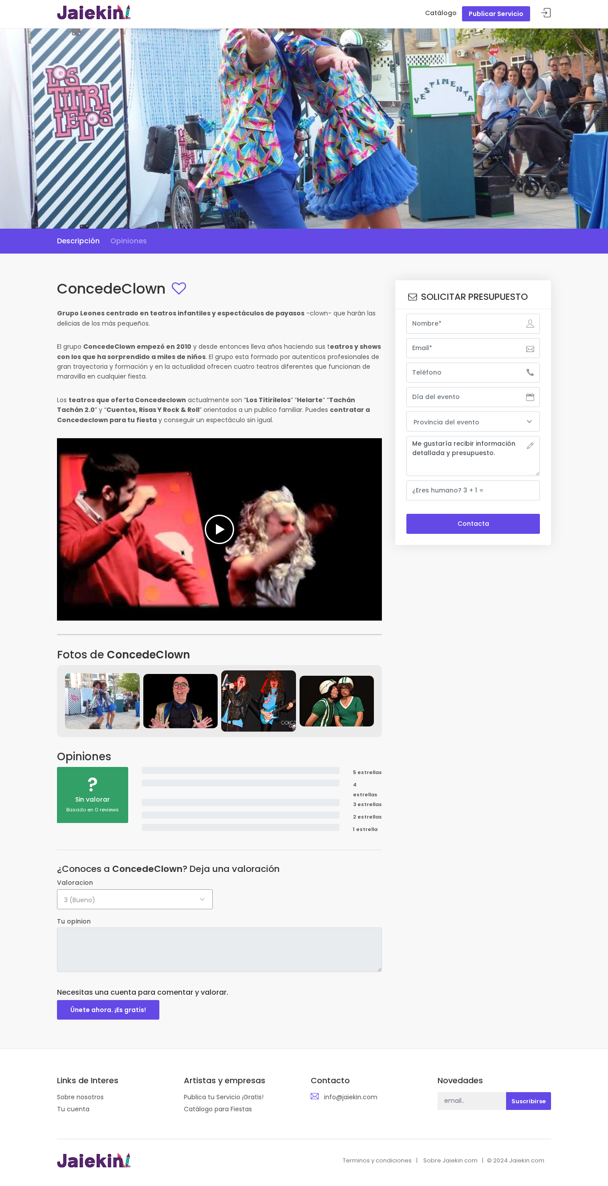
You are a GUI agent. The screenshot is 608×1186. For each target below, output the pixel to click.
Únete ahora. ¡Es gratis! (108, 1009)
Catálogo (441, 12)
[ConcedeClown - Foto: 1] (102, 700)
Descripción (78, 241)
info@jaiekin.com (350, 1097)
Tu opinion (74, 921)
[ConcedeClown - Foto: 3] (258, 700)
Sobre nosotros (80, 1097)
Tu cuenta (73, 1109)
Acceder (546, 13)
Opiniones (128, 241)
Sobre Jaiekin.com (450, 1160)
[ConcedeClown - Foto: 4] (337, 700)
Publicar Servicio (496, 13)
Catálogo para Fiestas (218, 1109)
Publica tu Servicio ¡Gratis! (223, 1097)
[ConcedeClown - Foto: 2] (180, 700)
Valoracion (75, 882)
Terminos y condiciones (377, 1160)
